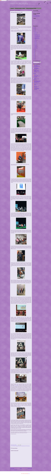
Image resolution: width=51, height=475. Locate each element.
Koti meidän (35, 86)
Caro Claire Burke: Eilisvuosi (36, 71)
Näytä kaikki (40, 90)
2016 (34, 54)
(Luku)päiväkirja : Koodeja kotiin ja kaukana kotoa (37, 76)
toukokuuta (36, 44)
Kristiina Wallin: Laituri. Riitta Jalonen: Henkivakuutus (36, 81)
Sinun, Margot (16, 385)
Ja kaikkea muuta (36, 75)
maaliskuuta (36, 46)
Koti (22, 297)
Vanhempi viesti (30, 468)
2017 (34, 53)
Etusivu (12, 8)
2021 (34, 49)
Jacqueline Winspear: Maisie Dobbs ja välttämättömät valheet (37, 66)
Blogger (29, 473)
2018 (34, 52)
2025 (34, 28)
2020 (34, 50)
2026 (34, 27)
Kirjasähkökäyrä (35, 65)
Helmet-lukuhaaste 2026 (31, 8)
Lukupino (35, 73)
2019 (34, 51)
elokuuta (35, 41)
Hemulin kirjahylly (19, 3)
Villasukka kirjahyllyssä (36, 88)
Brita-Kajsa (35, 84)
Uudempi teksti (12, 468)
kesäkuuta (36, 43)
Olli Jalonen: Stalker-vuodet (37, 35)
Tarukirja (35, 78)
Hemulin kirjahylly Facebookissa (36, 15)
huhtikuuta (36, 45)
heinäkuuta (36, 42)
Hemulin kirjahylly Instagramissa (36, 16)
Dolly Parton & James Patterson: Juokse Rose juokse (37, 39)
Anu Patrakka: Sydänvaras (36, 68)
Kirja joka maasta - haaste (20, 8)
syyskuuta (36, 40)
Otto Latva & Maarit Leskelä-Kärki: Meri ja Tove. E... (37, 36)
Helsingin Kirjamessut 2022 (37, 34)
